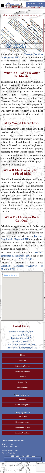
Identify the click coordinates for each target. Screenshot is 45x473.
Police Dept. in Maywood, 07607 (22, 347)
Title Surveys (22, 417)
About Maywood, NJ (21, 341)
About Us (22, 360)
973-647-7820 (26, 259)
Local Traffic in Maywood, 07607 (21, 344)
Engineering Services (22, 366)
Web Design (27, 465)
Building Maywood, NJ (21, 338)
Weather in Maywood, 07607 (22, 331)
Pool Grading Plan (22, 405)
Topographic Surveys (22, 427)
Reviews (23, 377)
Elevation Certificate (22, 433)
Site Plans (22, 399)
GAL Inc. (18, 465)
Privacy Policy (22, 387)
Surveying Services (22, 371)
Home (22, 355)
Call (23, 459)
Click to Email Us (8, 453)
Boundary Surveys (22, 422)
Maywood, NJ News (21, 335)
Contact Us (22, 382)
